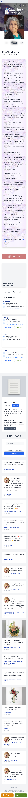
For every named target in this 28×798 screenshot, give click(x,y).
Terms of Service (18, 791)
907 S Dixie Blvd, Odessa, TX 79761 (14, 341)
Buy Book (15, 405)
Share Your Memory (10, 428)
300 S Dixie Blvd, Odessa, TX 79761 (14, 357)
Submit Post (14, 453)
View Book (7, 405)
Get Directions (8, 311)
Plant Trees (19, 311)
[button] (14, 629)
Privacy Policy (10, 791)
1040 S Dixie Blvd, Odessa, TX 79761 (15, 308)
